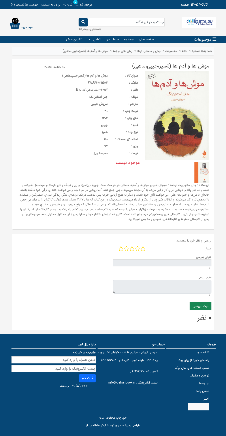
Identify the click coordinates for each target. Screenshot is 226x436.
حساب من (112, 39)
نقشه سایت (202, 352)
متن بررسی (204, 277)
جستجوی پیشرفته (90, 28)
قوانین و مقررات (199, 375)
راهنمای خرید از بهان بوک (193, 360)
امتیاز (208, 248)
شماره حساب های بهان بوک (192, 367)
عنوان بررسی (203, 256)
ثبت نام (67, 4)
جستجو (129, 39)
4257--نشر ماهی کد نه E (92, 89)
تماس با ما (94, 39)
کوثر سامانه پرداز (96, 425)
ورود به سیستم (50, 4)
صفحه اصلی (146, 39)
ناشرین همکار (74, 39)
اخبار (206, 398)
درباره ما (204, 383)
